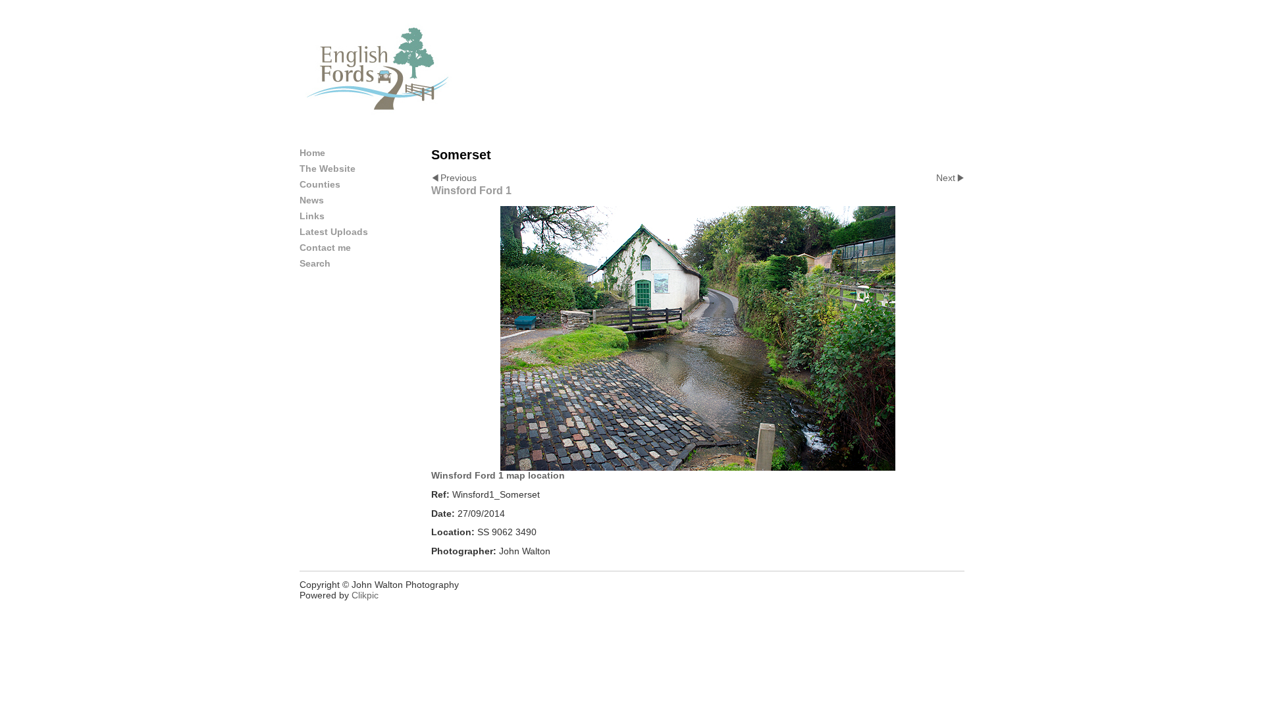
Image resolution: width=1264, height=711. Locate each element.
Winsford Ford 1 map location (498, 475)
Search (315, 263)
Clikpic (365, 595)
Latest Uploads (334, 231)
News (312, 200)
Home (312, 152)
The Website (328, 168)
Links (312, 216)
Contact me (325, 247)
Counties (320, 184)
